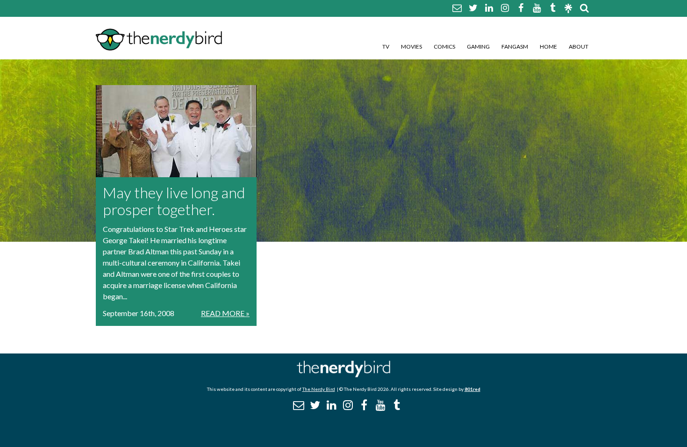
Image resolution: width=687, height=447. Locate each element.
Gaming (478, 46)
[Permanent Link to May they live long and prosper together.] (176, 131)
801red (472, 389)
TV (385, 46)
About (578, 46)
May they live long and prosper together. (174, 200)
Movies (411, 46)
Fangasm (514, 46)
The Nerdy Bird (318, 389)
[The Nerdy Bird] (343, 375)
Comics (444, 46)
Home (548, 46)
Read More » (225, 313)
